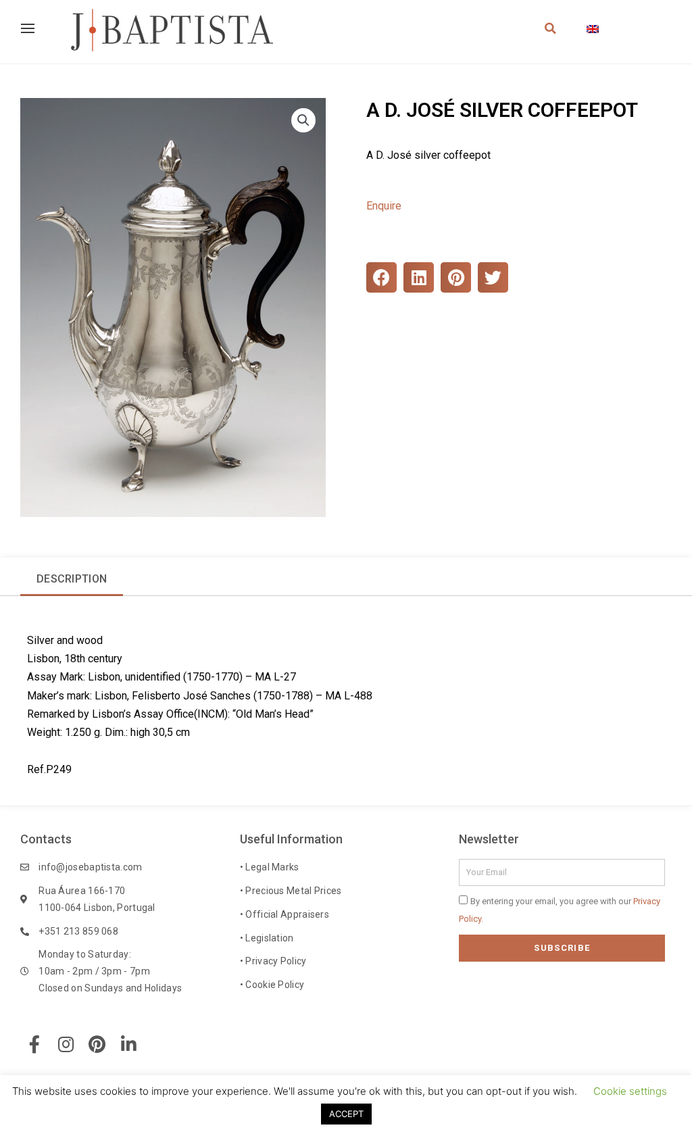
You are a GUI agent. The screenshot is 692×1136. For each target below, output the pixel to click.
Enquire (383, 205)
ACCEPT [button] (346, 1113)
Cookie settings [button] (630, 1091)
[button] (303, 120)
